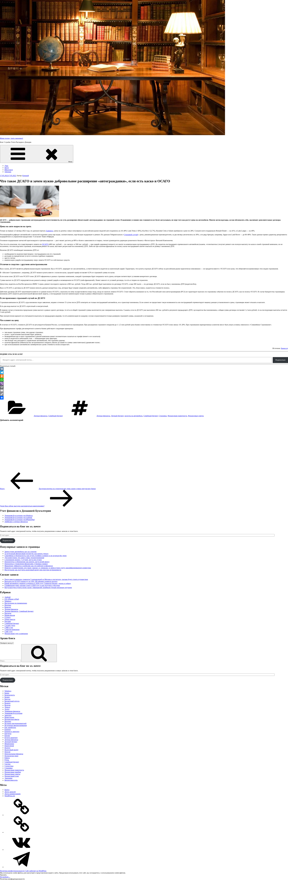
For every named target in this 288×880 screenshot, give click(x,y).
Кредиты (7, 734)
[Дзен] (21, 815)
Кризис (7, 736)
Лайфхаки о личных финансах (16, 522)
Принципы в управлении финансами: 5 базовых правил (26, 564)
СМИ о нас (8, 627)
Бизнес (7, 697)
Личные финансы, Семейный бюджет (19, 611)
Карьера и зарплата (11, 731)
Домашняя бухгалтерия (13, 713)
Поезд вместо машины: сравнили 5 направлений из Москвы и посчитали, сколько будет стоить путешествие (46, 579)
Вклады (7, 705)
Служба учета (9, 625)
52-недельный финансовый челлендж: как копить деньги (26, 554)
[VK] (144, 369)
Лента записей (10, 792)
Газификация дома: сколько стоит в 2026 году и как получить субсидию (32, 585)
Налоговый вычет (11, 750)
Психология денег (11, 756)
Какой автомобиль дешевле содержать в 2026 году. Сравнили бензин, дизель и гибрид (37, 583)
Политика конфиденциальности (12, 871)
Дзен (6, 166)
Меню (70, 162)
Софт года (8, 631)
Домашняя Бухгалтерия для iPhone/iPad (19, 520)
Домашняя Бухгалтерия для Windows (18, 516)
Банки (6, 693)
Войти (6, 790)
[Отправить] (144, 398)
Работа (7, 758)
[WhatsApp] (144, 380)
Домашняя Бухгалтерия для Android (18, 518)
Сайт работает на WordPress (35, 871)
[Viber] (144, 383)
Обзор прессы (9, 619)
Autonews (49, 231)
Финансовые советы (196, 416)
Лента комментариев (12, 794)
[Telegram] (144, 372)
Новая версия (9, 615)
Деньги (7, 707)
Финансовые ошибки (12, 772)
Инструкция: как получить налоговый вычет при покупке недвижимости (32, 570)
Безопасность (9, 695)
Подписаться (280, 360)
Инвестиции (9, 717)
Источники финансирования (15, 725)
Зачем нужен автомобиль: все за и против (20, 552)
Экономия (8, 778)
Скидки (7, 764)
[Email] (144, 390)
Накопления (9, 746)
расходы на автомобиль (134, 416)
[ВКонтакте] (21, 850)
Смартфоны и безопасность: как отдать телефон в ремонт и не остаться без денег (35, 556)
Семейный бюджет (55, 416)
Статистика (8, 766)
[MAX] (21, 832)
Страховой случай (131, 235)
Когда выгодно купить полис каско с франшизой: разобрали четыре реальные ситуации (38, 587)
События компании (11, 629)
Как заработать (10, 727)
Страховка (163, 416)
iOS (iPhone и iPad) (11, 599)
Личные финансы (40, 416)
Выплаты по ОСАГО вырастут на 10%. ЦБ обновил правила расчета (30, 581)
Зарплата (7, 715)
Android (7, 597)
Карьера (7, 729)
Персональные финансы (13, 754)
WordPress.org (9, 796)
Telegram (7, 172)
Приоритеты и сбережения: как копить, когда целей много (26, 562)
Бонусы (7, 699)
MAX (6, 168)
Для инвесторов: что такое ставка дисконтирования (24, 558)
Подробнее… (5, 877)
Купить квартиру (11, 738)
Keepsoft (25, 176)
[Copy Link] (144, 394)
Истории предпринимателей (15, 723)
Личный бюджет (117, 416)
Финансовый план (11, 776)
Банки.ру (284, 348)
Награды (7, 613)
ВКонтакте (8, 170)
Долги (6, 709)
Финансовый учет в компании (16, 634)
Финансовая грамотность (177, 416)
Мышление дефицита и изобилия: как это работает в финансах (28, 566)
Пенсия (7, 752)
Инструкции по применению (15, 603)
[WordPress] (144, 387)
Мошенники (9, 744)
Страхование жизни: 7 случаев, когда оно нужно (23, 560)
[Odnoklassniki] (144, 376)
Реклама (7, 621)
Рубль (6, 760)
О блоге (7, 617)
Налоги (7, 748)
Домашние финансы (12, 711)
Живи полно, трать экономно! (11, 138)
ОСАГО (45, 244)
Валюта (7, 703)
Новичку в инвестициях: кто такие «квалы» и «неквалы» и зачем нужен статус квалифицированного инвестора (47, 568)
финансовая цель (11, 780)
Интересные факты (11, 719)
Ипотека (7, 605)
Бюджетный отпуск (11, 701)
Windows (7, 601)
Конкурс (7, 607)
